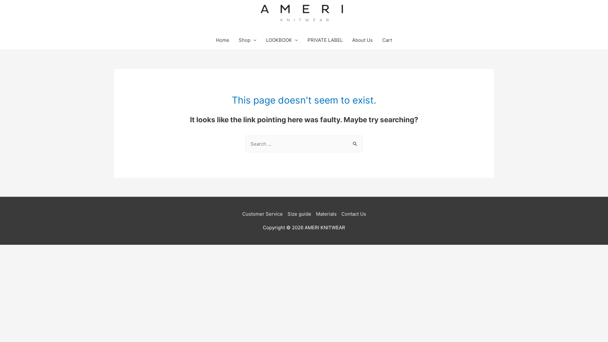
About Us (362, 40)
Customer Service (262, 214)
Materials (326, 214)
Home (222, 40)
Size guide (299, 214)
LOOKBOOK (279, 40)
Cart (387, 40)
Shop (244, 40)
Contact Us (353, 214)
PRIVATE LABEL (325, 40)
